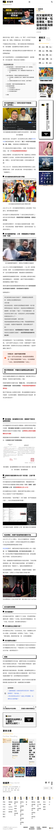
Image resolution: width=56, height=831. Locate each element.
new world (14, 783)
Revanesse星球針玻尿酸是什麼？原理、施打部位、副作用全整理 (16, 747)
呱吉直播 (5, 548)
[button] (29, 2)
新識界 (6, 782)
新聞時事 (40, 9)
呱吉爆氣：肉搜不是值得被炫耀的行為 (16, 84)
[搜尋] (51, 788)
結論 (8, 94)
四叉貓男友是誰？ (13, 91)
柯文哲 (39, 32)
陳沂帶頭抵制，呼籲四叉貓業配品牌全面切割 (17, 75)
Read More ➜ (15, 756)
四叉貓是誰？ (12, 87)
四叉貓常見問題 (10, 86)
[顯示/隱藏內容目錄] (33, 64)
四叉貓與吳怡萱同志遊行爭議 (16, 68)
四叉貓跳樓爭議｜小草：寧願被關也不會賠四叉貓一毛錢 (21, 71)
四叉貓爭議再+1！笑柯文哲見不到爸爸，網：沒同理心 (20, 67)
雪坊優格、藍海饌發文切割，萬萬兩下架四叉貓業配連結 (21, 78)
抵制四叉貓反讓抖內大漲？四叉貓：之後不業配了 (20, 80)
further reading (10, 736)
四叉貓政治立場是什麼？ (15, 89)
